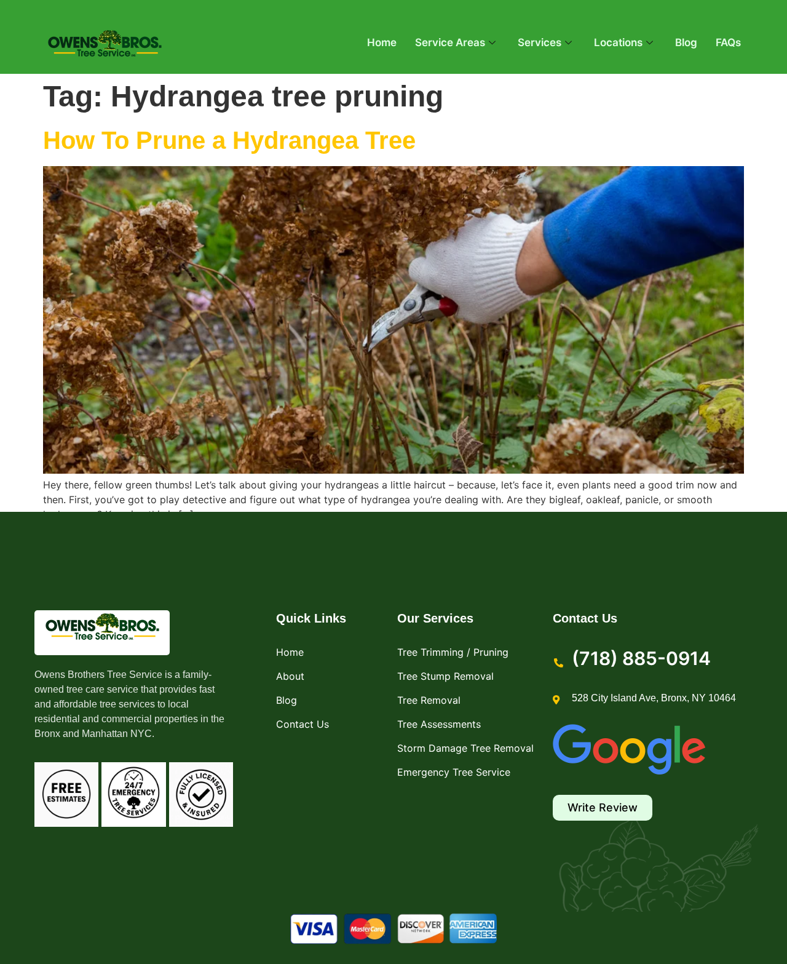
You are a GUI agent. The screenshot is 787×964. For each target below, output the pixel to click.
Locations (618, 42)
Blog (686, 42)
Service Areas (450, 42)
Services (539, 42)
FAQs (728, 42)
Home (382, 42)
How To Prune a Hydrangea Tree (229, 140)
